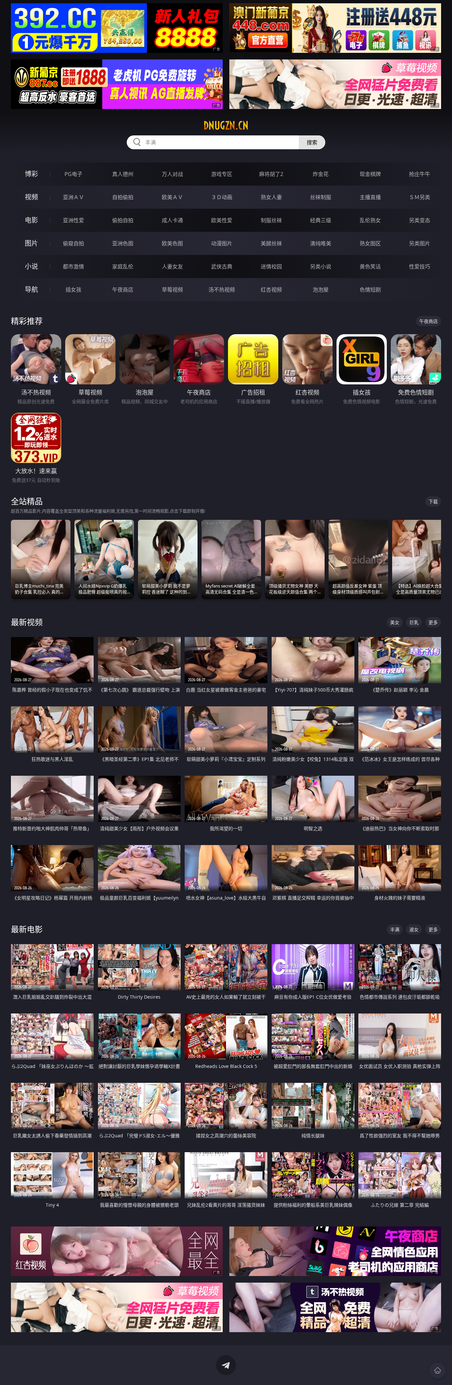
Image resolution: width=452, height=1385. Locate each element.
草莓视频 (172, 289)
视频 (31, 197)
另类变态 (419, 220)
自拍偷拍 (122, 197)
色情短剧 (370, 289)
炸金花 (321, 174)
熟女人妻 (271, 197)
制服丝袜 (271, 220)
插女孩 (73, 289)
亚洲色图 (122, 243)
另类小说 (320, 266)
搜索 (312, 142)
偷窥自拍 (73, 243)
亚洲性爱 (73, 220)
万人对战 (172, 174)
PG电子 (73, 174)
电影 (31, 220)
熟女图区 (370, 243)
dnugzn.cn (226, 125)
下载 (433, 501)
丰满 (394, 929)
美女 (394, 622)
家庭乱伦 (122, 266)
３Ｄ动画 (221, 197)
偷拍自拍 (122, 220)
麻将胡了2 (271, 174)
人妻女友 (172, 266)
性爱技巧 (419, 266)
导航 (31, 289)
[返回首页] (437, 1370)
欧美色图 (172, 243)
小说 (31, 266)
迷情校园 (271, 266)
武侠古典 (221, 266)
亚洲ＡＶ (73, 197)
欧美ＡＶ (172, 197)
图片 (31, 243)
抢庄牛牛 (419, 174)
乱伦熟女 (370, 220)
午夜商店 (122, 289)
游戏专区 (221, 174)
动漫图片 (221, 243)
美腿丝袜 (271, 243)
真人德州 (122, 174)
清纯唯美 (320, 243)
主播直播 (370, 197)
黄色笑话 (370, 266)
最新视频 (27, 622)
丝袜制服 (320, 197)
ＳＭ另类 (419, 197)
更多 (433, 622)
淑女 (414, 929)
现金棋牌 (370, 174)
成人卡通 (172, 220)
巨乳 (414, 622)
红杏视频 (271, 289)
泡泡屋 (321, 289)
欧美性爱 (221, 220)
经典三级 (320, 220)
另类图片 (419, 243)
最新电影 (27, 929)
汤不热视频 (221, 289)
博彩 (31, 173)
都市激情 (73, 266)
